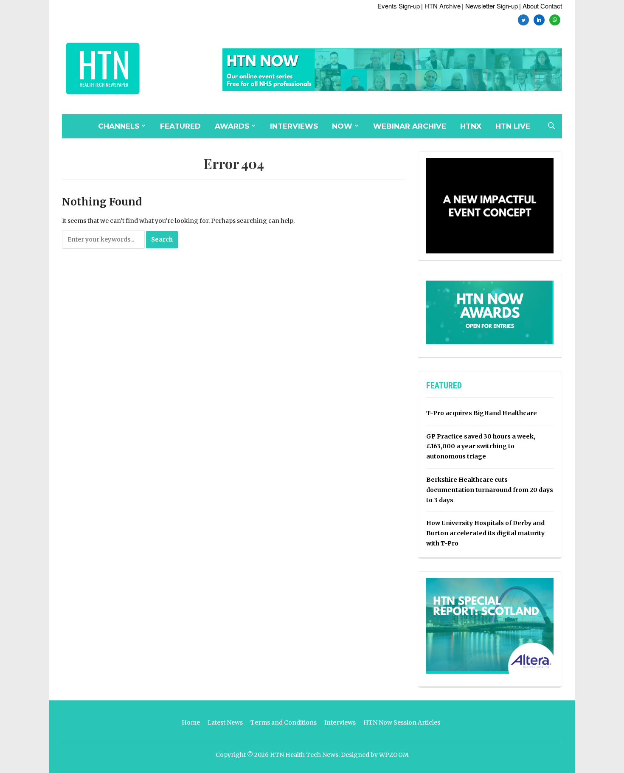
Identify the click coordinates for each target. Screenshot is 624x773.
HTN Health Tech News (304, 755)
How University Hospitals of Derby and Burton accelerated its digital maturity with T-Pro (485, 533)
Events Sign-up (398, 5)
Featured (180, 126)
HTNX (470, 126)
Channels (118, 126)
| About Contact (540, 5)
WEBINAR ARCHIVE (409, 126)
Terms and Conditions (283, 722)
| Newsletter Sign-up (490, 5)
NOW (342, 126)
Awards (232, 126)
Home (191, 722)
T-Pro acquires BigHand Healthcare (481, 413)
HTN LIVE (512, 126)
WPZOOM (394, 755)
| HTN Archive (441, 5)
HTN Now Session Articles (401, 722)
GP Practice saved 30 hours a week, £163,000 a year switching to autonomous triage (480, 447)
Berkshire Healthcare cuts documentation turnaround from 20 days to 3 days (489, 490)
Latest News (225, 722)
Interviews (294, 126)
